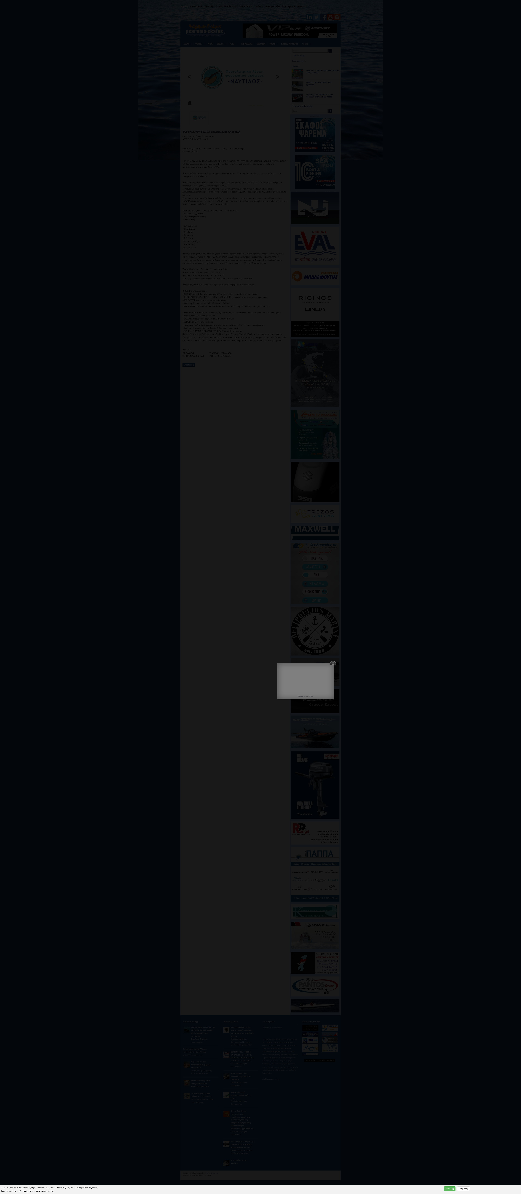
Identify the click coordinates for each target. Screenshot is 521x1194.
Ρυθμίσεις (463, 1189)
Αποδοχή (450, 1189)
